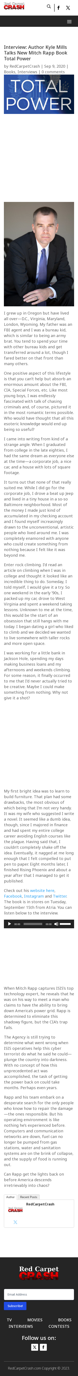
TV (9, 1320)
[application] (39, 924)
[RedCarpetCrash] (15, 1216)
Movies (34, 1320)
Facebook (13, 896)
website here (42, 890)
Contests (59, 1327)
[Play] (9, 924)
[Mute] (56, 924)
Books (9, 71)
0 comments (53, 71)
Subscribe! (15, 1306)
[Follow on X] (68, 8)
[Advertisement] (39, 159)
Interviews (27, 71)
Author (10, 1197)
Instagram (34, 896)
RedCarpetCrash (25, 66)
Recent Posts (28, 1197)
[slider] (66, 923)
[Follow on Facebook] (58, 8)
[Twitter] (15, 1222)
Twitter (59, 896)
